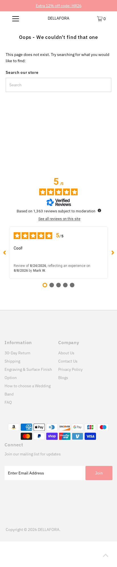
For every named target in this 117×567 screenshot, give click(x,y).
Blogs (63, 377)
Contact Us (68, 361)
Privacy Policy (70, 369)
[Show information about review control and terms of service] (99, 210)
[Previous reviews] (5, 253)
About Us (66, 352)
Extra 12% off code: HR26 (59, 5)
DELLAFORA (58, 18)
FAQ (8, 402)
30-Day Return (17, 352)
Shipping (12, 361)
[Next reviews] (112, 253)
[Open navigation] (15, 18)
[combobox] (58, 85)
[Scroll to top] (105, 555)
